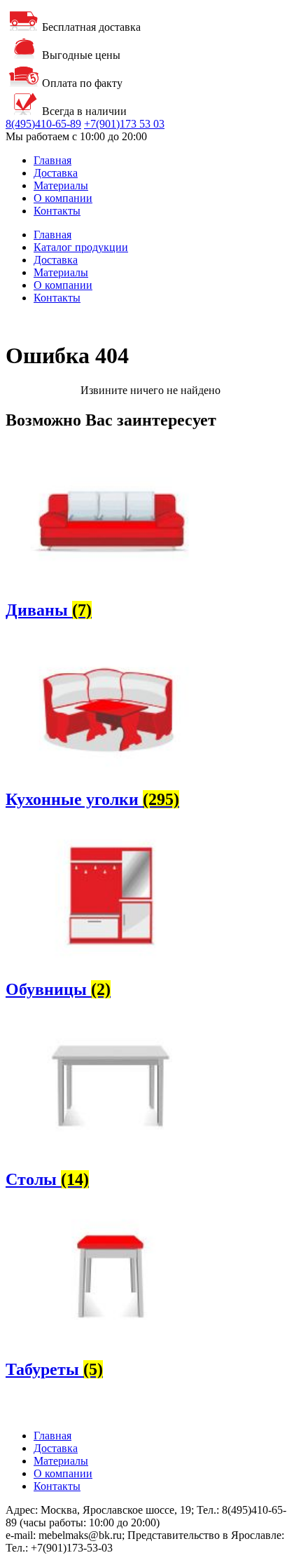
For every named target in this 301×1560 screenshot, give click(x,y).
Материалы (61, 185)
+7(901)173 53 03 (124, 124)
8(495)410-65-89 (43, 124)
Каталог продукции (81, 247)
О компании (63, 198)
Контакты (57, 211)
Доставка (56, 173)
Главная (52, 160)
